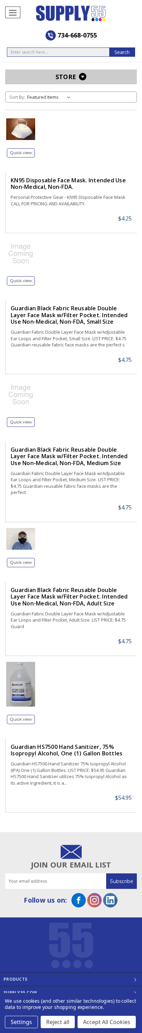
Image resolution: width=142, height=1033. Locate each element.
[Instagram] (94, 900)
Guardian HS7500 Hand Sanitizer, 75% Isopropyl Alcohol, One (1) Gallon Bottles (66, 750)
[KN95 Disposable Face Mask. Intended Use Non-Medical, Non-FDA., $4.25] (20, 129)
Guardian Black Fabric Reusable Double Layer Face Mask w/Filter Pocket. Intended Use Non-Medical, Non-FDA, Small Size (69, 314)
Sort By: (17, 97)
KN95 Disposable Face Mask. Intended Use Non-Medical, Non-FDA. (68, 183)
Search (122, 52)
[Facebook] (78, 900)
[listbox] (50, 97)
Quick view (21, 152)
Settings (21, 1022)
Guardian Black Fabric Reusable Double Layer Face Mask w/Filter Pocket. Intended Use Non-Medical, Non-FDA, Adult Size (69, 596)
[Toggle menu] (12, 12)
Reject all (57, 1022)
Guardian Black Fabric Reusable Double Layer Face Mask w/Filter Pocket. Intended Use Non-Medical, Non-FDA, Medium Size (69, 456)
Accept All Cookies (106, 1022)
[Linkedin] (110, 900)
